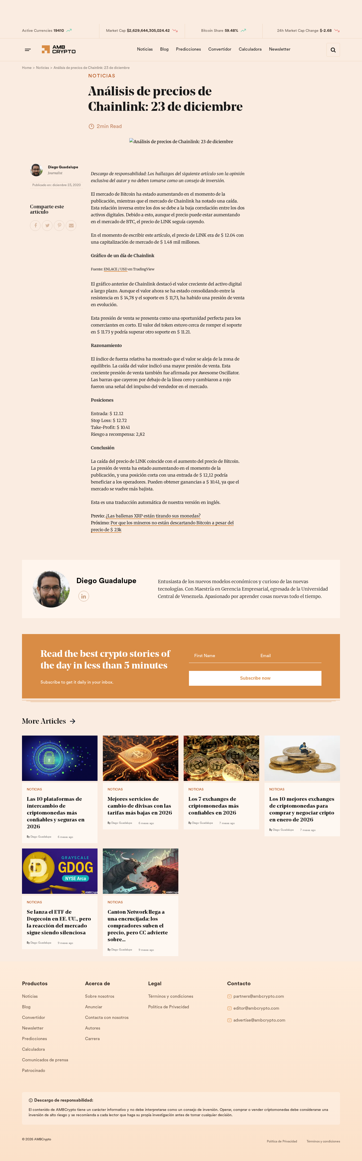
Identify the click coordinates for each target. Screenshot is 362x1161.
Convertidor (219, 49)
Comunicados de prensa (45, 1060)
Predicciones (188, 49)
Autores (92, 1028)
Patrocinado (33, 1071)
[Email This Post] (71, 226)
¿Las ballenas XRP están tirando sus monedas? (153, 515)
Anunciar (93, 1007)
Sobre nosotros (99, 997)
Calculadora (250, 49)
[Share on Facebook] (35, 226)
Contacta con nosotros (107, 1018)
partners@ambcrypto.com (258, 997)
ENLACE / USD (115, 269)
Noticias (145, 49)
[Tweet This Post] (47, 226)
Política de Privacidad (168, 1007)
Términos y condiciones (170, 997)
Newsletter (279, 49)
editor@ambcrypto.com (256, 1008)
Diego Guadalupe (63, 167)
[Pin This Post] (59, 226)
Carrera (92, 1039)
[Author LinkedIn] (84, 596)
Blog (164, 49)
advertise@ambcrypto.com (259, 1020)
